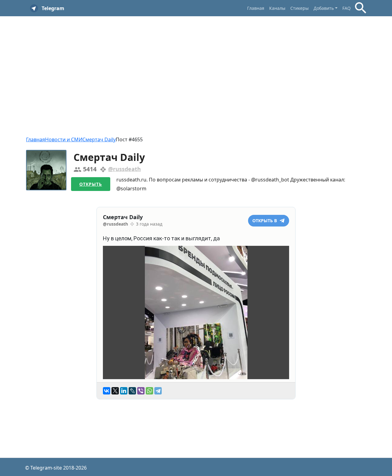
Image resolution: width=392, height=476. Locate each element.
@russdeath (124, 169)
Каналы (277, 8)
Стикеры (299, 8)
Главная (255, 8)
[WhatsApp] (149, 390)
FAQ (346, 8)
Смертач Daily (99, 139)
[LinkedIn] (123, 390)
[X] (115, 390)
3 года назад (149, 224)
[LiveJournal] (132, 390)
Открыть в (265, 220)
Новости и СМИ (63, 139)
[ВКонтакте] (106, 390)
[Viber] (141, 390)
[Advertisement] (196, 65)
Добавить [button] (324, 8)
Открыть (90, 184)
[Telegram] (158, 390)
